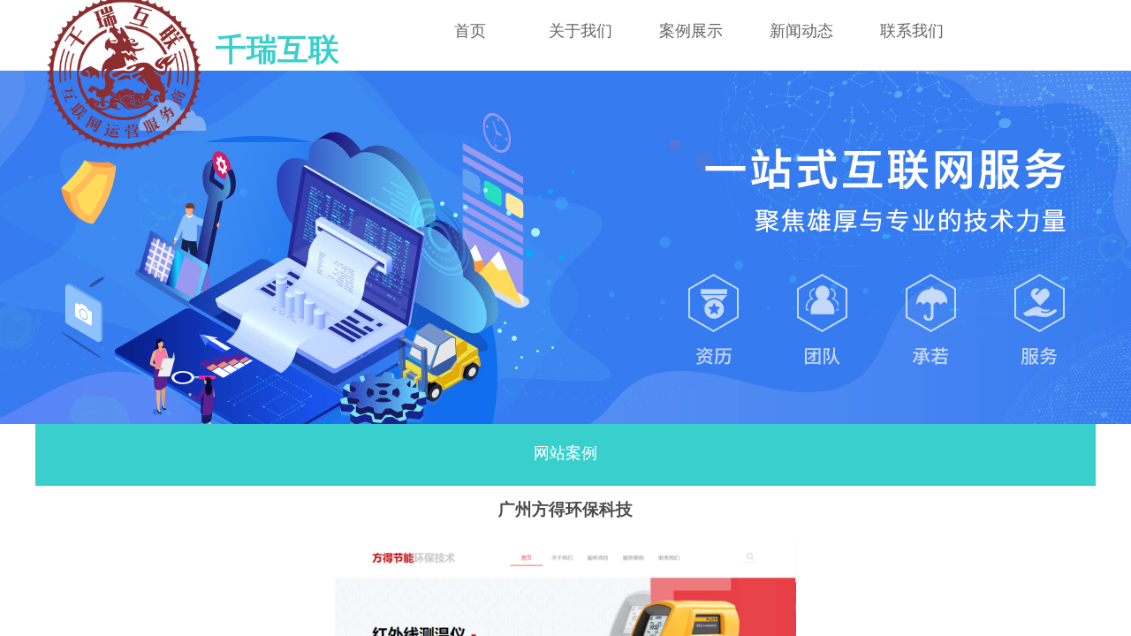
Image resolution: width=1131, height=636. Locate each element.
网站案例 (565, 453)
